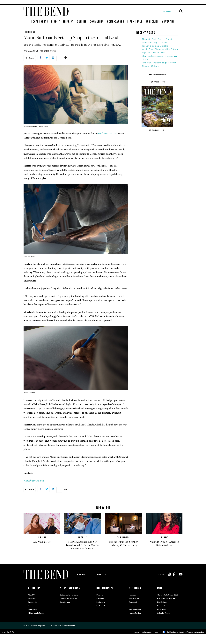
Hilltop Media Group (36, 613)
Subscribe (166, 11)
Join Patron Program (68, 599)
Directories (161, 609)
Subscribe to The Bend (69, 595)
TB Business (29, 32)
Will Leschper (32, 50)
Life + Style (134, 21)
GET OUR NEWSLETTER (157, 74)
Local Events (39, 21)
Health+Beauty (135, 609)
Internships (32, 609)
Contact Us (32, 602)
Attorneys (100, 599)
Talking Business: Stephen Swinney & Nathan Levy (123, 543)
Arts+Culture (134, 599)
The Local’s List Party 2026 (167, 595)
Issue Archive (162, 606)
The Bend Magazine (37, 626)
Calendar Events (163, 613)
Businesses (100, 602)
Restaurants (101, 606)
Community (97, 21)
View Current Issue (157, 81)
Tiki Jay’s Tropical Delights (155, 46)
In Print (68, 21)
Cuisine (81, 21)
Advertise (168, 21)
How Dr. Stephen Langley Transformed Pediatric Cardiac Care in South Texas (83, 545)
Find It (55, 21)
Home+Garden (115, 21)
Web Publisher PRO (67, 626)
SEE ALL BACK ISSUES (157, 130)
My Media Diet (41, 542)
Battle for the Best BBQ (166, 599)
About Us (31, 595)
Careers (31, 606)
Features (132, 595)
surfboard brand (107, 133)
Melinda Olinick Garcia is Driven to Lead (164, 543)
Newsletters (102, 574)
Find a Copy (162, 602)
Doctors (99, 595)
